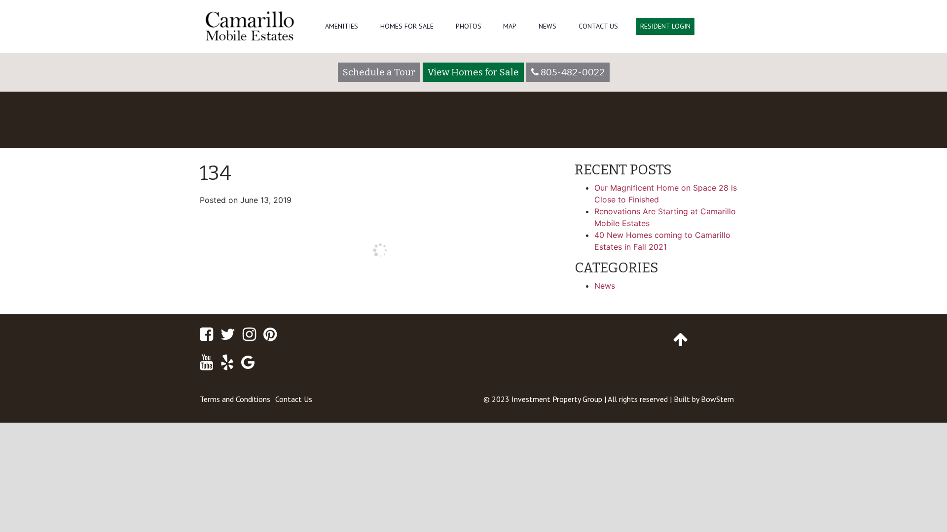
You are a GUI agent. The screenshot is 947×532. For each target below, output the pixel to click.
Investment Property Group (556, 399)
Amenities (341, 26)
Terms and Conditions (235, 399)
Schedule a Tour (379, 72)
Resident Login (665, 26)
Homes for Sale (407, 26)
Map (509, 26)
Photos (468, 26)
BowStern (717, 399)
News (547, 26)
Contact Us (598, 26)
